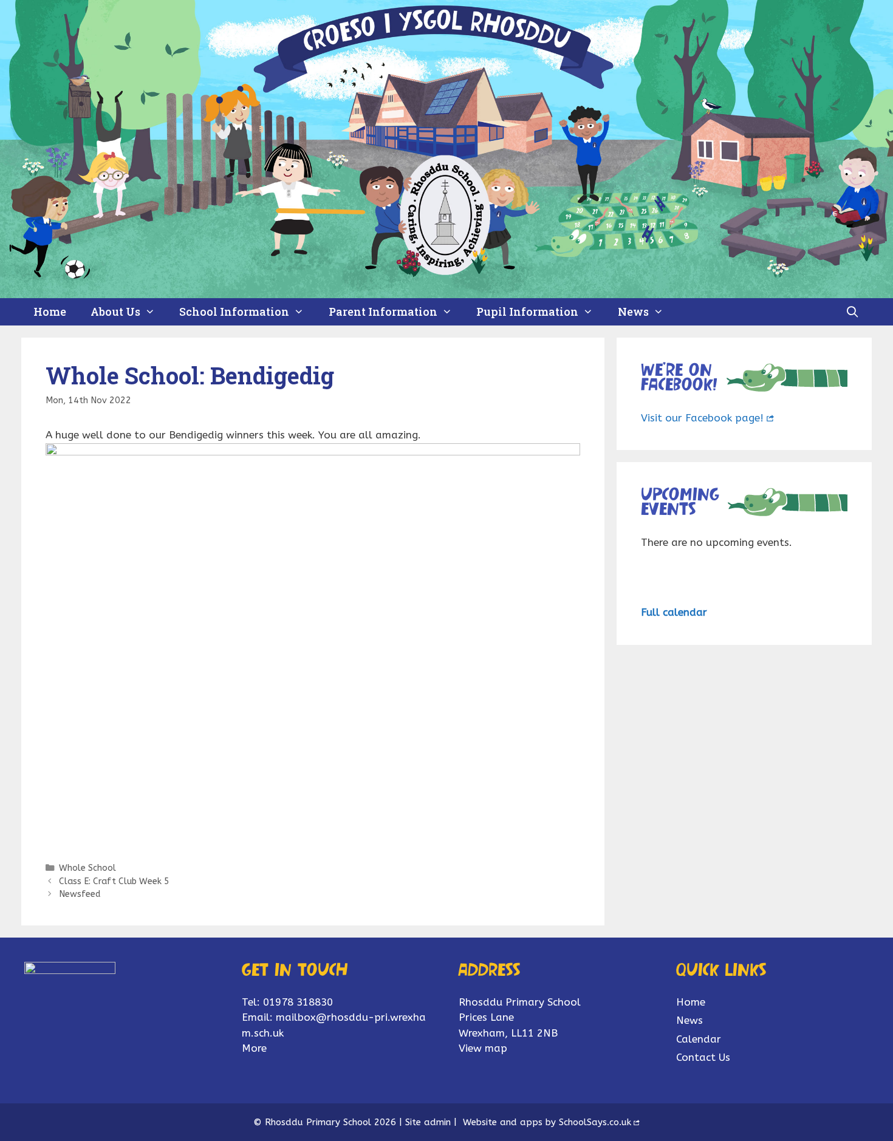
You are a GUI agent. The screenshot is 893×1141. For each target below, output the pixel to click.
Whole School (87, 868)
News (633, 311)
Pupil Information (527, 311)
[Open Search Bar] (852, 311)
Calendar (698, 1039)
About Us (115, 311)
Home (49, 311)
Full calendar (674, 612)
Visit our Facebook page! (702, 418)
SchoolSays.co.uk (595, 1122)
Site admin (428, 1122)
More (254, 1048)
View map (483, 1048)
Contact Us (703, 1057)
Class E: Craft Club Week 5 (114, 881)
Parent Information (383, 311)
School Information (234, 311)
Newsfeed (79, 894)
